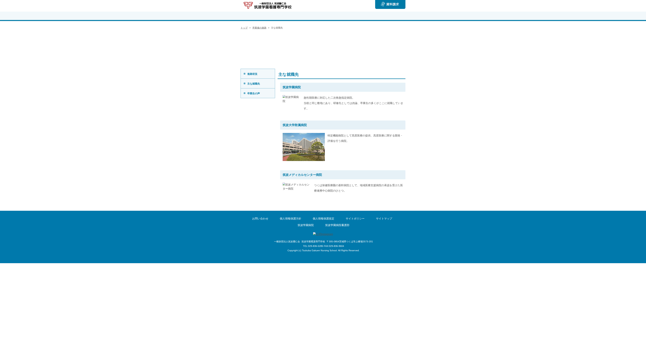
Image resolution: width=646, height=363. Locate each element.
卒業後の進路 (259, 27)
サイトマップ (384, 218)
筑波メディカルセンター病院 (302, 174)
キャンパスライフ (336, 16)
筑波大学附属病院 (295, 125)
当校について (282, 16)
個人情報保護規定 (323, 218)
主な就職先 (253, 83)
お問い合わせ (260, 218)
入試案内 (309, 16)
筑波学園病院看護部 (337, 225)
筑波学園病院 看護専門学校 (268, 6)
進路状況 (252, 73)
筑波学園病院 (292, 87)
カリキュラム (364, 16)
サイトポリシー (355, 218)
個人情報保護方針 (290, 218)
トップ (254, 16)
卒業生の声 (253, 93)
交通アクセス (391, 16)
